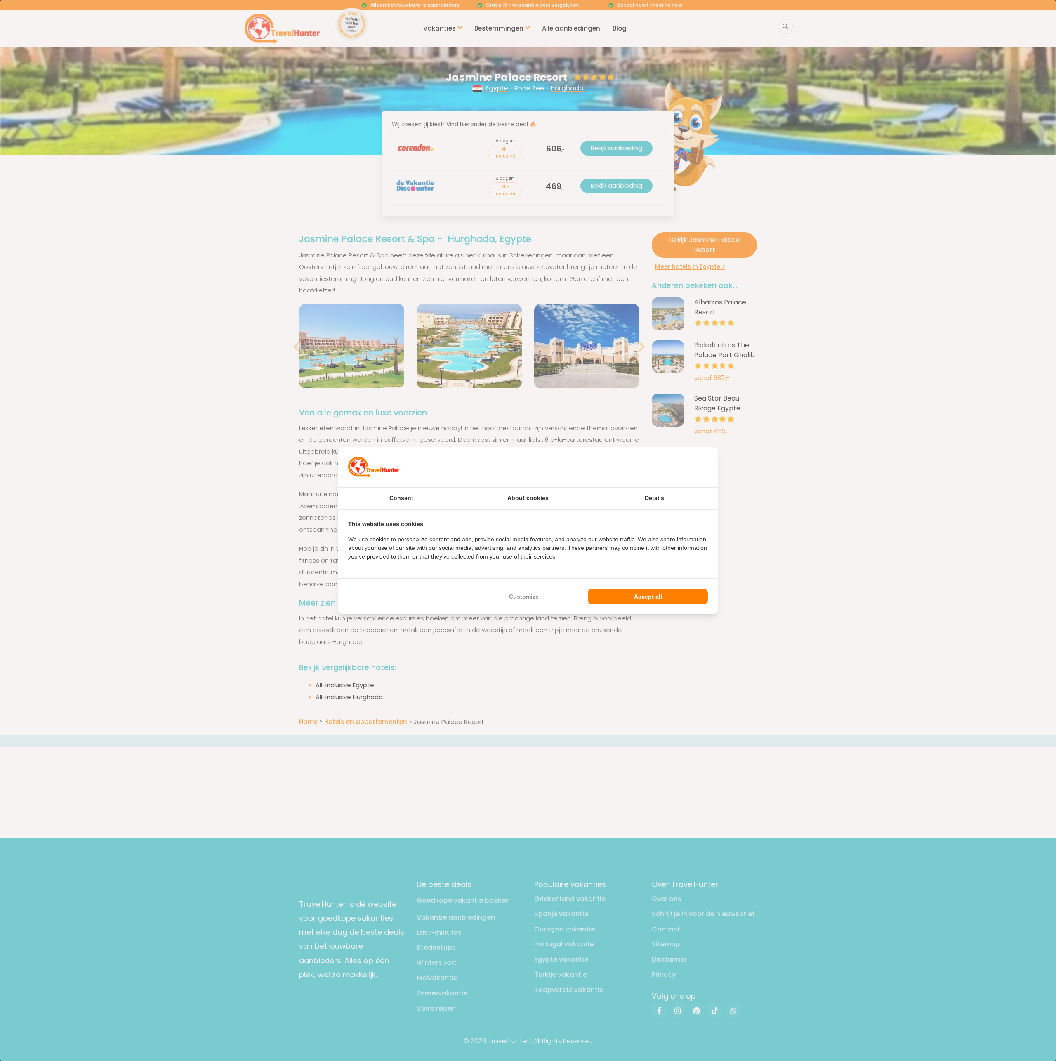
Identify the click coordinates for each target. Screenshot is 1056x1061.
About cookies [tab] (528, 498)
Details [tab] (654, 498)
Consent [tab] (401, 498)
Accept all (648, 596)
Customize (524, 596)
